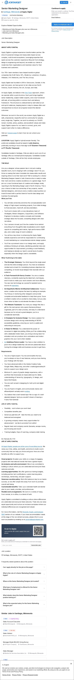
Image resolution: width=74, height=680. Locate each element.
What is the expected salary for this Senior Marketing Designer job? (21, 604)
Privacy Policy (55, 31)
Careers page (12, 133)
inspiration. (15, 285)
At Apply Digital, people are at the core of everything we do (21, 446)
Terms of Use (66, 29)
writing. (27, 391)
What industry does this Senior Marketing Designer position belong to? (20, 596)
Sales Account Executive (11, 622)
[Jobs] (13, 2)
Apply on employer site (62, 24)
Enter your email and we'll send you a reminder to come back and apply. (21, 540)
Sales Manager (8, 651)
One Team (28, 93)
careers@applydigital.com (34, 519)
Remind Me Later (36, 545)
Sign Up (65, 2)
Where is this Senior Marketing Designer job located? (21, 581)
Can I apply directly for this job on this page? (18, 567)
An (5, 342)
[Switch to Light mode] (70, 2)
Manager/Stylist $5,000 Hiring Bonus (15, 642)
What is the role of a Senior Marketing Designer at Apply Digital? (22, 574)
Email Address (56, 17)
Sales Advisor (7, 633)
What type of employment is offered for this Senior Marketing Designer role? (20, 588)
